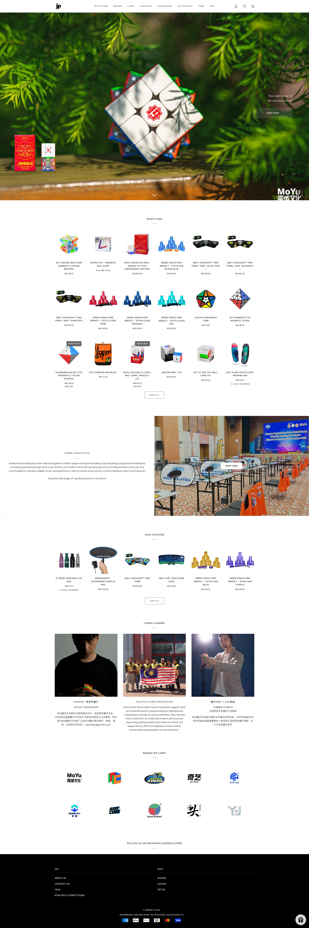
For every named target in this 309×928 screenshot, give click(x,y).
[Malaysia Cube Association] (154, 665)
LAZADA (161, 884)
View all (154, 395)
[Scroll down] (154, 192)
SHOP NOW (273, 113)
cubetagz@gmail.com (98, 724)
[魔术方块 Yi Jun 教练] (223, 665)
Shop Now (231, 466)
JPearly (150, 910)
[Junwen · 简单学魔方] (86, 665)
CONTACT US (62, 884)
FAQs (58, 889)
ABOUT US (60, 878)
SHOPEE (161, 878)
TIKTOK (161, 889)
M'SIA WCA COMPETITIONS (70, 895)
